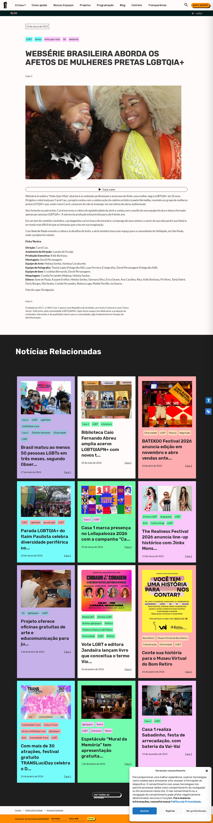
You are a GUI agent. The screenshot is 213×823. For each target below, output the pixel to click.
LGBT (29, 39)
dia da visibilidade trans (34, 731)
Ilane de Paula (39, 231)
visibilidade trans (30, 426)
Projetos (85, 5)
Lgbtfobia (46, 419)
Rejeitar (170, 811)
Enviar (91, 818)
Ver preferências (196, 811)
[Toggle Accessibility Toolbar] (208, 400)
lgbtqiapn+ (33, 613)
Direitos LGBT (104, 616)
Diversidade (59, 432)
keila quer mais (52, 39)
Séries (38, 39)
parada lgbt (49, 522)
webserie (73, 39)
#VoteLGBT (88, 616)
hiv (23, 613)
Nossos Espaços (63, 5)
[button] (206, 770)
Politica (109, 623)
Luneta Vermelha (140, 200)
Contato (137, 5)
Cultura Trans (51, 724)
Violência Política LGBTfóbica (97, 629)
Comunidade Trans (31, 724)
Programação (105, 5)
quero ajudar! (200, 5)
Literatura (106, 424)
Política (110, 636)
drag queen (166, 516)
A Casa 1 (20, 5)
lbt (64, 39)
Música (172, 432)
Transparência (157, 5)
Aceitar (144, 811)
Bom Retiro (149, 638)
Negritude (184, 432)
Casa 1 (28, 76)
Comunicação (150, 644)
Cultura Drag (157, 523)
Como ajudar (39, 5)
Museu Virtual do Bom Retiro (172, 638)
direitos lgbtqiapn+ (92, 623)
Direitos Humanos (41, 432)
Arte (145, 523)
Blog (122, 5)
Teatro (99, 724)
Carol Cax (60, 200)
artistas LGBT (150, 516)
